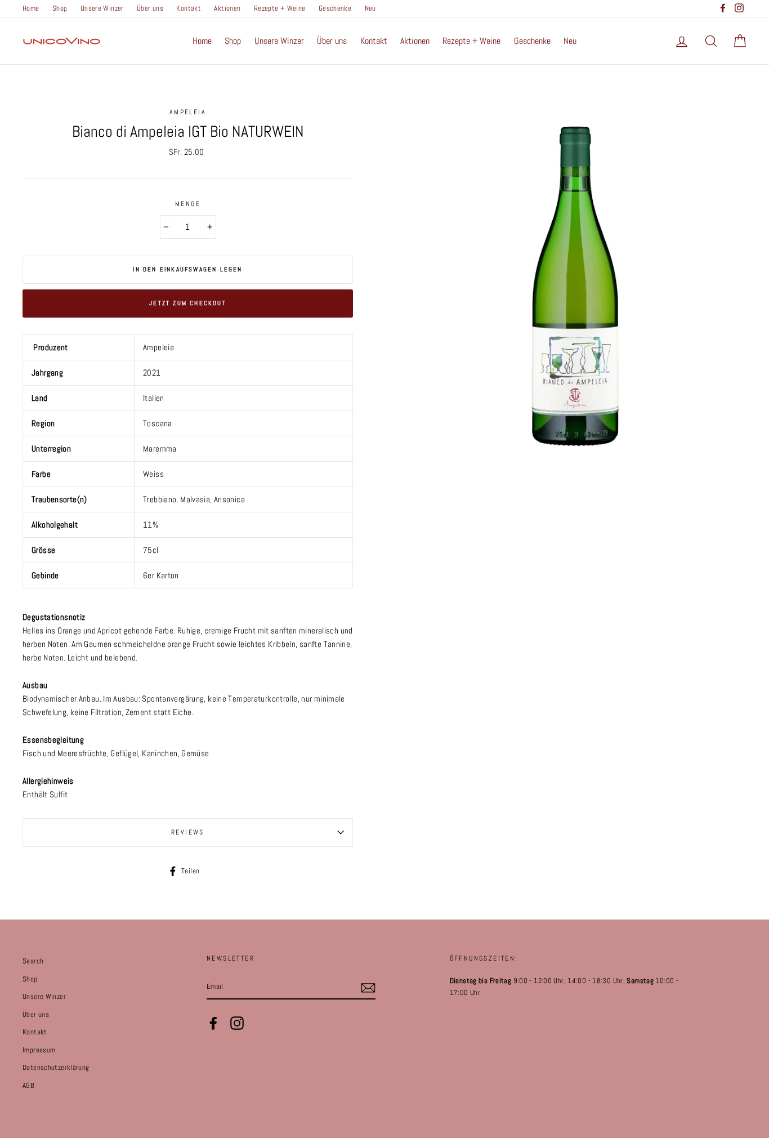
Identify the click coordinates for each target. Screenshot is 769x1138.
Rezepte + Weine (280, 8)
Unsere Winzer (102, 8)
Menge (187, 203)
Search (33, 961)
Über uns (150, 8)
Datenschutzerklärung (56, 1067)
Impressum (39, 1050)
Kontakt (188, 8)
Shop (60, 8)
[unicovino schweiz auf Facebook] (213, 1023)
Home (31, 8)
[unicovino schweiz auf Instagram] (237, 1023)
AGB (28, 1085)
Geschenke (335, 8)
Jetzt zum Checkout (187, 303)
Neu (370, 8)
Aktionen (227, 8)
